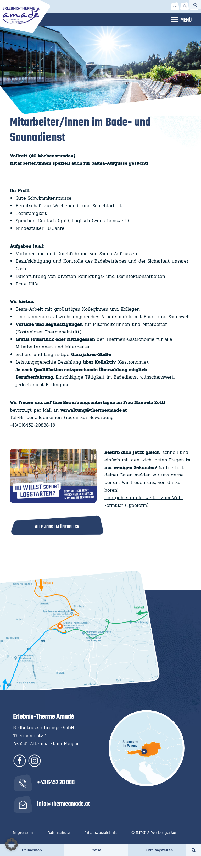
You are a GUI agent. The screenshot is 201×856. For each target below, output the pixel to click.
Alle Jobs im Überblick (57, 527)
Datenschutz (59, 833)
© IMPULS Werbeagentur (154, 833)
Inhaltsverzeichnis (101, 833)
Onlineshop (32, 850)
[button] (11, 844)
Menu (181, 19)
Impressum (23, 833)
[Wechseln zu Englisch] (175, 6)
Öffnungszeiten (159, 850)
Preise (95, 850)
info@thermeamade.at (63, 804)
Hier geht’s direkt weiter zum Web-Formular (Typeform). (143, 501)
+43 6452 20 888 (56, 782)
